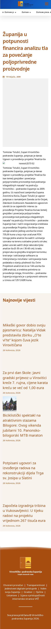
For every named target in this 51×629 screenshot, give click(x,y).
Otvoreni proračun (13, 585)
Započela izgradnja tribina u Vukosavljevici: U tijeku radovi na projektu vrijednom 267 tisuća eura (24, 513)
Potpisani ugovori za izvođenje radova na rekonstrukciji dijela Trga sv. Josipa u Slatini (23, 470)
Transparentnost (36, 585)
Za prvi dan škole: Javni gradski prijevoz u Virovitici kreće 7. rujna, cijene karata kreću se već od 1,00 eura (25, 380)
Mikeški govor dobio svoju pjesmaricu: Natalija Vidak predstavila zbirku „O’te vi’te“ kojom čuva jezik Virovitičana (24, 335)
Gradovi (28, 592)
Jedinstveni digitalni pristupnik (21, 588)
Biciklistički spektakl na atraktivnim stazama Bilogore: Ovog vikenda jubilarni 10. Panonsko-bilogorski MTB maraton (23, 425)
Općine (39, 592)
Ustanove (11, 595)
